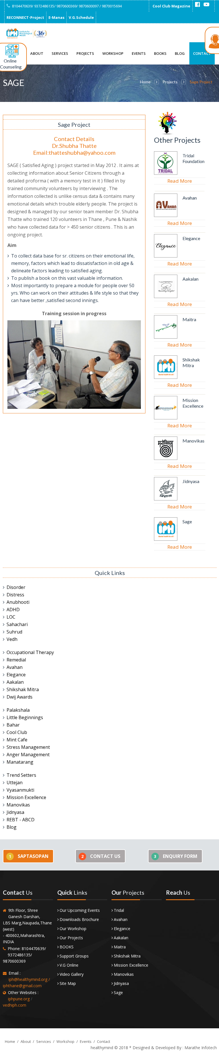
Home (145, 81)
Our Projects (71, 937)
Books (160, 53)
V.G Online (69, 965)
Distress (15, 595)
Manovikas (193, 440)
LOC (11, 617)
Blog (180, 53)
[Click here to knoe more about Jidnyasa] (165, 499)
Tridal (119, 910)
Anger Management (28, 754)
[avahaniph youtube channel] (206, 4)
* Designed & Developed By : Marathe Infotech (172, 1047)
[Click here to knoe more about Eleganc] (165, 256)
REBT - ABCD (21, 819)
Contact (202, 53)
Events (139, 53)
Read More (179, 181)
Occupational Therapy (30, 652)
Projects (85, 53)
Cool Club (17, 732)
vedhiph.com (14, 1005)
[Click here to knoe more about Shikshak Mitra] (165, 377)
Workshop (112, 53)
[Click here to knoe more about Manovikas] (165, 458)
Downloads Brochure (79, 919)
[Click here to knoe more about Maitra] (165, 337)
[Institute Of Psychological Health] (26, 33)
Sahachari (17, 624)
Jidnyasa (190, 481)
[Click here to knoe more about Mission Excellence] (165, 418)
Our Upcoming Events (80, 910)
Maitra (189, 319)
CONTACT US (100, 856)
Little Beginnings (25, 717)
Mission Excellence (192, 403)
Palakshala (18, 710)
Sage (187, 521)
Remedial (16, 660)
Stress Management (28, 747)
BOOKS (67, 947)
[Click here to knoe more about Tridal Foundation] (165, 173)
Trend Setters (21, 775)
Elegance (191, 238)
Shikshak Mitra (191, 362)
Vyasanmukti (20, 790)
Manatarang (20, 762)
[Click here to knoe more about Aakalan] (165, 296)
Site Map (68, 983)
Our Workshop (73, 928)
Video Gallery (72, 974)
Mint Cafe (17, 740)
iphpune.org (19, 998)
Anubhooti (18, 602)
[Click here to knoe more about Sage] (165, 539)
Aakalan (190, 278)
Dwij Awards (20, 697)
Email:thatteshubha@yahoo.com (74, 152)
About (36, 53)
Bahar (13, 725)
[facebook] (197, 4)
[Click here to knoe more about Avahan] (165, 215)
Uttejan (15, 782)
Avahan (189, 197)
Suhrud (14, 632)
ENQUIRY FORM (175, 856)
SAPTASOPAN (28, 856)
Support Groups (74, 956)
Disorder (16, 587)
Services (60, 53)
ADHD (13, 609)
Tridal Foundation (193, 158)
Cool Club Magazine (171, 6)
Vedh (12, 639)
